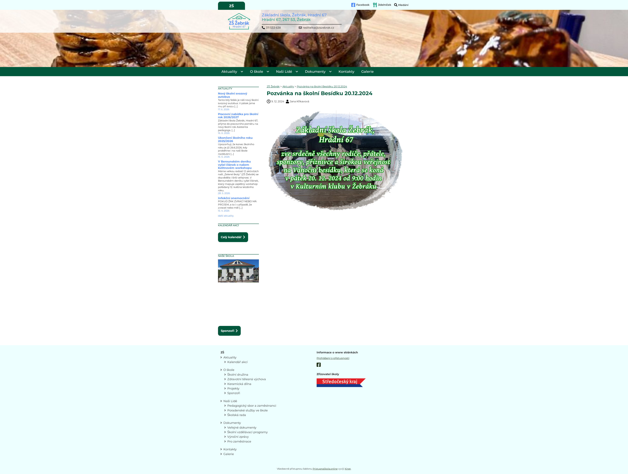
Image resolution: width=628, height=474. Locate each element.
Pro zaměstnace (239, 441)
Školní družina (237, 374)
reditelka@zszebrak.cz (318, 27)
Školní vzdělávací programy (247, 432)
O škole (256, 71)
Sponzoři (227, 330)
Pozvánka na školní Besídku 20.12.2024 (322, 86)
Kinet (348, 468)
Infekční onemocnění (233, 198)
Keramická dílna (239, 384)
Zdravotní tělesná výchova (246, 379)
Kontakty (346, 71)
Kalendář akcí (237, 362)
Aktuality (229, 71)
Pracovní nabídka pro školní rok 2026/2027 (238, 115)
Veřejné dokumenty (241, 427)
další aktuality (226, 215)
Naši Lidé (284, 71)
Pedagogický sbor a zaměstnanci (251, 405)
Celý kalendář (231, 237)
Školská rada (236, 415)
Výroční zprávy (238, 436)
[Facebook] (319, 365)
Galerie (367, 71)
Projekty (233, 388)
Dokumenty (315, 71)
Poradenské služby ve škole (247, 410)
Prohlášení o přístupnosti (333, 358)
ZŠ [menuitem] (231, 6)
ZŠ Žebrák (273, 86)
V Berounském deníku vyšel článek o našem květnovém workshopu (235, 164)
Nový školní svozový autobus (232, 95)
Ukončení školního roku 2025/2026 (235, 139)
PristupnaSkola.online (325, 468)
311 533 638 (273, 27)
